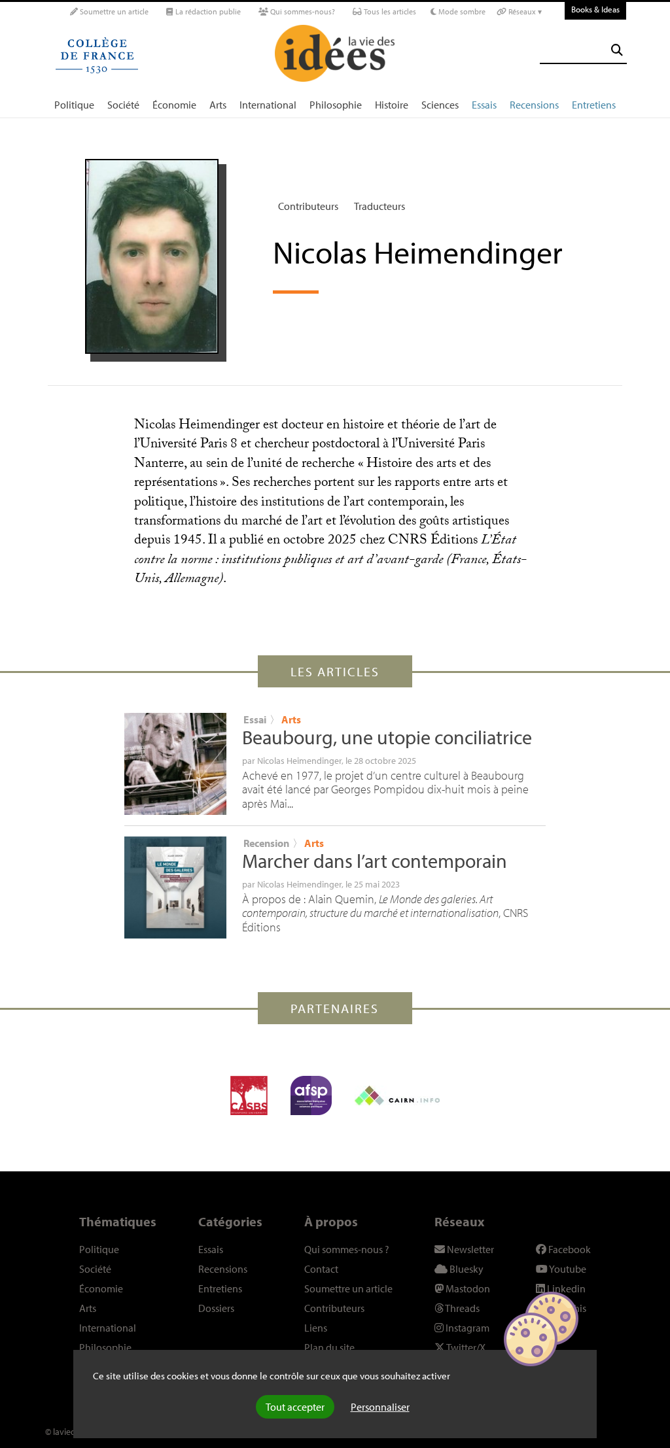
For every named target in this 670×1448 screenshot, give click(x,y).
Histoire (391, 104)
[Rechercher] (617, 50)
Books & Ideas (595, 9)
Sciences (440, 104)
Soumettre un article (113, 11)
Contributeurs (308, 206)
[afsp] (311, 1095)
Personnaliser (380, 1406)
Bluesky (466, 1268)
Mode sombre (460, 11)
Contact (321, 1268)
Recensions (534, 104)
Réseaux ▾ (524, 11)
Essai (254, 719)
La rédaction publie (207, 11)
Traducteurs (379, 206)
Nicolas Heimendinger (299, 761)
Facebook (568, 1249)
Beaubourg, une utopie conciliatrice (387, 737)
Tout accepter (295, 1406)
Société (123, 104)
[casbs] (249, 1095)
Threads (462, 1308)
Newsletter (469, 1249)
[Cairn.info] (397, 1095)
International (267, 104)
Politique (74, 104)
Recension (266, 843)
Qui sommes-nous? (301, 11)
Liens (315, 1327)
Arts (217, 104)
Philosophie (335, 104)
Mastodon (467, 1288)
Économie (174, 104)
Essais (484, 104)
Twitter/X (465, 1347)
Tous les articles (389, 11)
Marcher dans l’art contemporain (374, 860)
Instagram (466, 1327)
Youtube (567, 1268)
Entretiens (594, 104)
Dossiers (216, 1308)
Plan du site (329, 1347)
